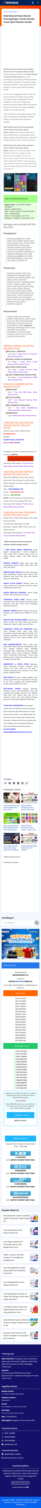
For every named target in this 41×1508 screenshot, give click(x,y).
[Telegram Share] (14, 783)
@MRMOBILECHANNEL (12, 1454)
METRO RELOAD (26, 1500)
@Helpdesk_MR (10, 1444)
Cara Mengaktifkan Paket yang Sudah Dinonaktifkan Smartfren (14, 1271)
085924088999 (21, 1083)
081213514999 (21, 1054)
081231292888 (9, 1437)
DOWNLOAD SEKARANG (21, 1483)
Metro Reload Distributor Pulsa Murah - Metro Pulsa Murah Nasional (29, 828)
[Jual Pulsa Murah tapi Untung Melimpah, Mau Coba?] (11, 798)
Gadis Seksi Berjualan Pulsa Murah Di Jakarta (29, 848)
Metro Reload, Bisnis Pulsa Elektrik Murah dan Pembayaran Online (10, 828)
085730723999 (21, 1072)
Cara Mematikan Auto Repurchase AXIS (12, 1231)
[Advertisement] (20, 47)
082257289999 (21, 1062)
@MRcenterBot (20, 1120)
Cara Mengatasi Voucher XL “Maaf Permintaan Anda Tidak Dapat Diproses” (16, 1297)
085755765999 (21, 1078)
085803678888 (21, 1080)
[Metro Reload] (9, 3)
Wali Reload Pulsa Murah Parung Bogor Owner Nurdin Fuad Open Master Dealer (19, 19)
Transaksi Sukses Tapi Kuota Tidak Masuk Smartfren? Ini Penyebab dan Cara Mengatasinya (15, 1310)
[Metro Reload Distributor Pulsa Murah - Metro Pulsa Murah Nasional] (29, 818)
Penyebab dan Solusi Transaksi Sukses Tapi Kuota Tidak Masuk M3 (16, 1218)
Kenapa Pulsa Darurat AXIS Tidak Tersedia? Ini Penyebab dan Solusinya (15, 1336)
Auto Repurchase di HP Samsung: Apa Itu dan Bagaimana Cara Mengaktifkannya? (13, 1244)
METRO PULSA (19, 981)
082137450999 (21, 1057)
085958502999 (21, 1085)
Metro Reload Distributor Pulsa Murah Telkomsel (27, 808)
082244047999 (21, 1059)
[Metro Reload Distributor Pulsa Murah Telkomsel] (29, 798)
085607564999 (21, 1070)
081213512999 (21, 1051)
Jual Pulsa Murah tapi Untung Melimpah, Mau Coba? (11, 808)
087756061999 (21, 1088)
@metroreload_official (13, 1458)
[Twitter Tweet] (5, 783)
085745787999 (21, 1075)
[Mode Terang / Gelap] (33, 3)
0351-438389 (9, 1433)
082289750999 (21, 1064)
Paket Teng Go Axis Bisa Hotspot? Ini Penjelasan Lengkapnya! (13, 1257)
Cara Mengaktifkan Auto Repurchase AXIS (13, 1283)
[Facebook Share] (10, 783)
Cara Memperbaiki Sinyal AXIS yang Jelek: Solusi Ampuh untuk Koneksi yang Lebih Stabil (10, 848)
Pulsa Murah (13, 12)
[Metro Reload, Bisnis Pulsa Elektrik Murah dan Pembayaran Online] (11, 818)
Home (5, 12)
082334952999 (21, 1067)
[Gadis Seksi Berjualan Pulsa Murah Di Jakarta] (29, 838)
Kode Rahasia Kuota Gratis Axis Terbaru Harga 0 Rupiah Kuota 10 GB (16, 1323)
